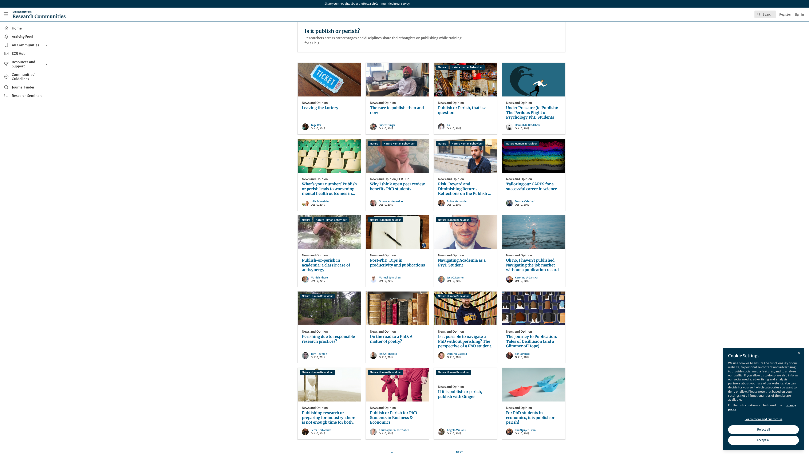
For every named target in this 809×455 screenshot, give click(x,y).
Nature (442, 67)
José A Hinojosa (388, 353)
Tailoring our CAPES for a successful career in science (533, 156)
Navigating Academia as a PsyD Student (465, 232)
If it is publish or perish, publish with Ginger (460, 394)
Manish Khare (319, 277)
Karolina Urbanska (526, 277)
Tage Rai (316, 125)
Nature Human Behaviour (467, 67)
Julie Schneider (320, 201)
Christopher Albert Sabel (394, 430)
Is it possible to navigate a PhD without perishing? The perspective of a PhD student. (465, 308)
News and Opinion (315, 103)
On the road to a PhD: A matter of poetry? (397, 308)
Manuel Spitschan (390, 277)
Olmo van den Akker (391, 201)
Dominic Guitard (457, 353)
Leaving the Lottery (329, 79)
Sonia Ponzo (522, 353)
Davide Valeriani (525, 201)
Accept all (763, 440)
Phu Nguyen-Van (525, 430)
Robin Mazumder (457, 201)
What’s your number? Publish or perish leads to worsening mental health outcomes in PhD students (329, 156)
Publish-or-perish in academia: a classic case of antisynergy (329, 232)
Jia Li (450, 125)
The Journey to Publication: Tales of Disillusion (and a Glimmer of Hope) (533, 308)
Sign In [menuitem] (799, 14)
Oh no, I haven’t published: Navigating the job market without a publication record (533, 232)
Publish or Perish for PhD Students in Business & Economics (397, 384)
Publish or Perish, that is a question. (465, 79)
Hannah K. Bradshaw (527, 125)
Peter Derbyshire (321, 430)
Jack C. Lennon (456, 277)
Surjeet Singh (387, 125)
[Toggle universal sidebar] (6, 14)
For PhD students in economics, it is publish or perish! (533, 384)
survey (405, 3)
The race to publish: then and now (397, 79)
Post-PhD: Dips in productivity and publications (397, 232)
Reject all (763, 429)
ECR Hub (403, 179)
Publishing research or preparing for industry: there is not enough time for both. (329, 384)
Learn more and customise (763, 419)
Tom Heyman (319, 353)
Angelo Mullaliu (456, 430)
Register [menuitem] (785, 14)
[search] (765, 14)
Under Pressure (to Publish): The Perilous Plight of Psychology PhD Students (533, 79)
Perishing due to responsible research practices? (329, 308)
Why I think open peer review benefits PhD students (397, 156)
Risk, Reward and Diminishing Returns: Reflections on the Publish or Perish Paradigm (465, 156)
